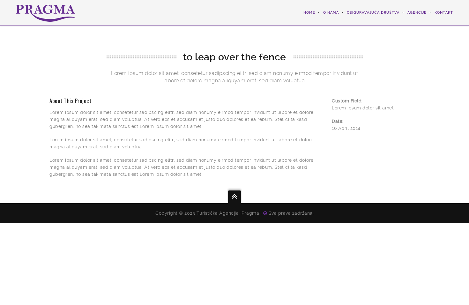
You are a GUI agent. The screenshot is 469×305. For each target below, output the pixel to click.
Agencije (417, 13)
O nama (331, 13)
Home (309, 13)
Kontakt (444, 13)
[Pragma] (46, 12)
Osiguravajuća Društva (373, 13)
